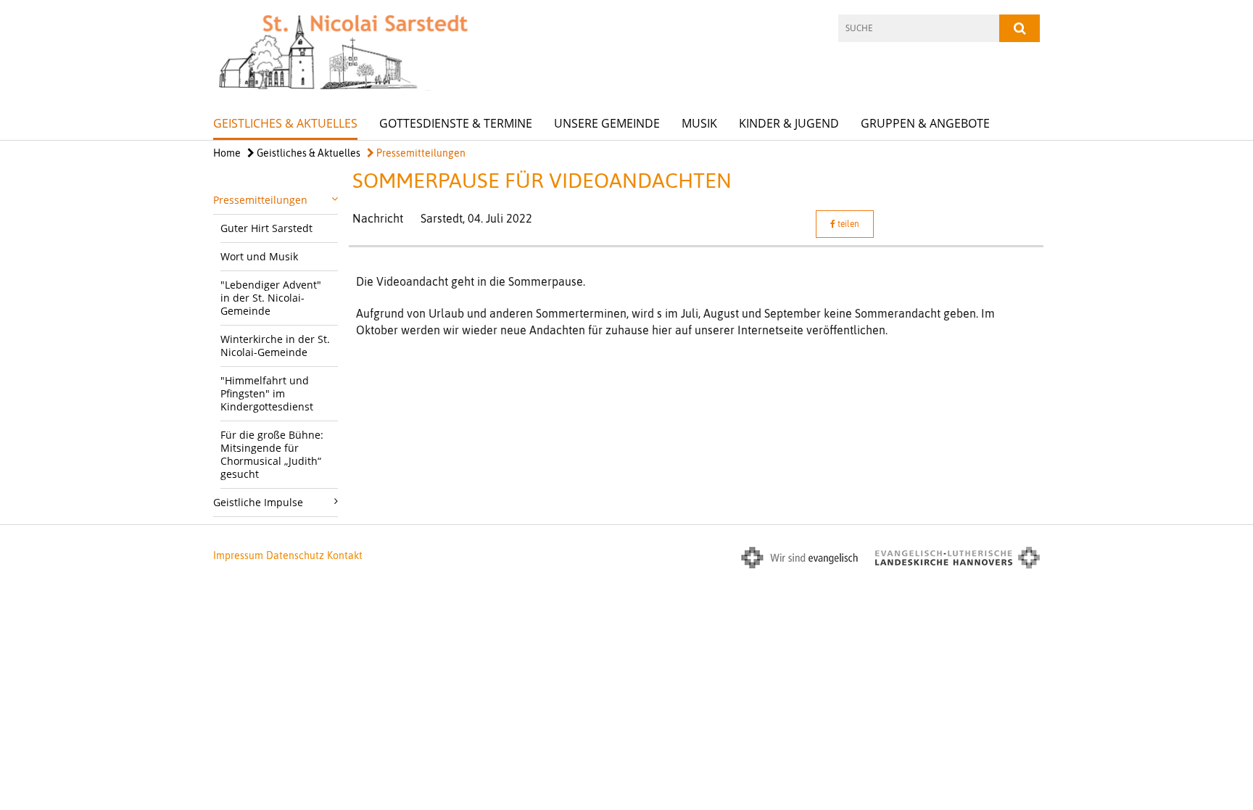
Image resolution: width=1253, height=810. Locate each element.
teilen (847, 224)
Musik (699, 123)
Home (227, 153)
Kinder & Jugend (789, 123)
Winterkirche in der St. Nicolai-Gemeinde (275, 345)
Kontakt (345, 555)
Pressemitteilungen (420, 153)
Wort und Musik (259, 256)
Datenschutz (295, 555)
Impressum (238, 555)
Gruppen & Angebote (925, 123)
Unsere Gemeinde (607, 123)
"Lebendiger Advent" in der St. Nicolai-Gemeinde (270, 298)
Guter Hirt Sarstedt (266, 228)
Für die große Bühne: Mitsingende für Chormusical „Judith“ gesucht (271, 454)
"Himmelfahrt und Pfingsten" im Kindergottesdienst (266, 393)
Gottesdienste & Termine (455, 123)
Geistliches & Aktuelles (285, 123)
